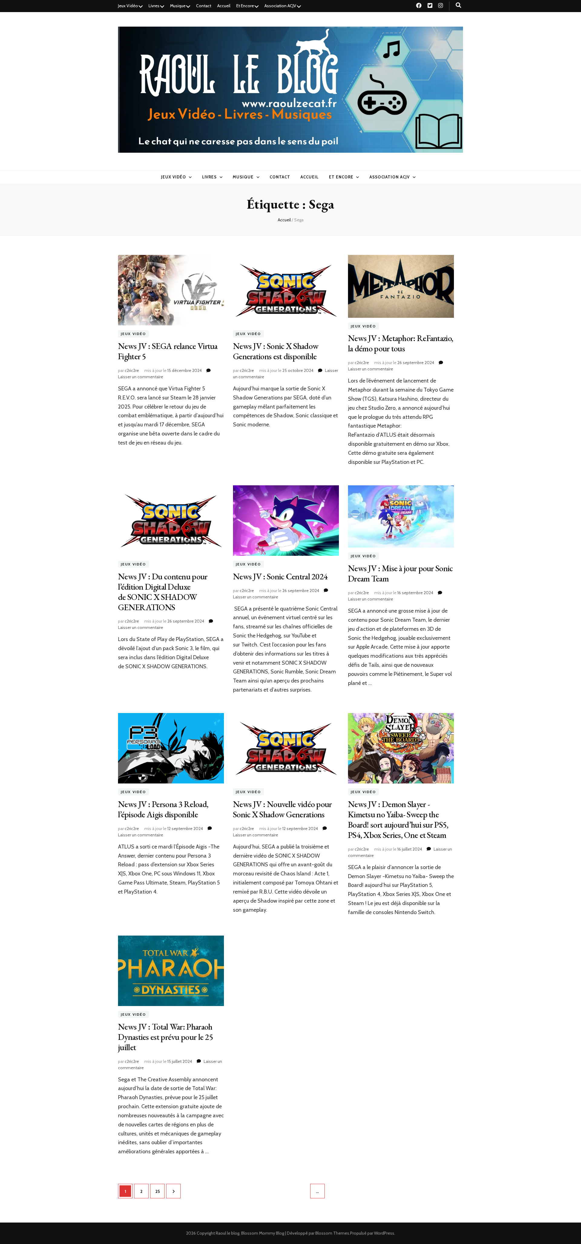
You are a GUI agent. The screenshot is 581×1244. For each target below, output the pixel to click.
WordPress (384, 1233)
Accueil (223, 5)
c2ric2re (132, 370)
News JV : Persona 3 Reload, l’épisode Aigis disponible (163, 809)
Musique (177, 5)
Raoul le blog (227, 1233)
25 (160, 1191)
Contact (203, 5)
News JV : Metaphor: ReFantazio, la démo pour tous (400, 343)
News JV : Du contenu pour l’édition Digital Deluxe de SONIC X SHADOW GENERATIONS (163, 592)
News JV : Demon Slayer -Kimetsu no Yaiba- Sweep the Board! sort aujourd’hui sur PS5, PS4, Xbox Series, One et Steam (398, 819)
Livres (154, 5)
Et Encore (245, 5)
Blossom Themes (332, 1233)
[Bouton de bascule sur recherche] (458, 5)
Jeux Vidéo (128, 5)
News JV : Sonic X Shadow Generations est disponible (275, 351)
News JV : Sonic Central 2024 (280, 576)
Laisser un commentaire (140, 376)
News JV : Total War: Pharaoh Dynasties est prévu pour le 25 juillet (165, 1037)
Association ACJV (280, 5)
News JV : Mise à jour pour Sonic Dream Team (400, 573)
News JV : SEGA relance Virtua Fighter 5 (168, 351)
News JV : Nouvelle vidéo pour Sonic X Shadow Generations (282, 809)
